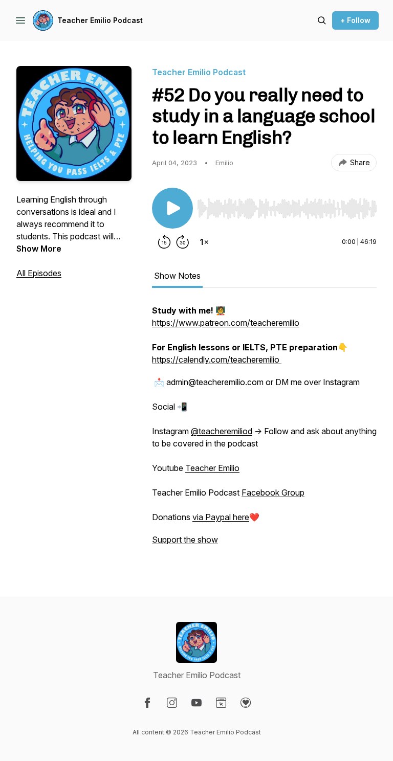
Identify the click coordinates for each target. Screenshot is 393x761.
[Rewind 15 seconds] (164, 242)
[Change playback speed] (204, 242)
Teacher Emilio (212, 468)
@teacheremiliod (221, 431)
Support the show (185, 539)
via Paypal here (220, 517)
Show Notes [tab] (177, 276)
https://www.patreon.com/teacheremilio (225, 323)
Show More (38, 248)
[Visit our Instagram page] (172, 703)
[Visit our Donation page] (246, 703)
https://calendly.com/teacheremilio (216, 359)
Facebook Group (273, 492)
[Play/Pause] (172, 208)
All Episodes (38, 273)
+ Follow (355, 20)
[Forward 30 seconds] (183, 242)
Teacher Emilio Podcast (100, 20)
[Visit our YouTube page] (196, 703)
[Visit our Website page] (221, 703)
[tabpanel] (264, 430)
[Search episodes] (322, 20)
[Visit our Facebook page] (147, 703)
